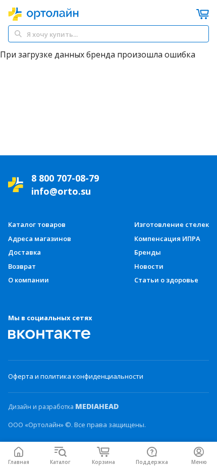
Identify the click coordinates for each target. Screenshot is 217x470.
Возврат (22, 266)
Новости (149, 266)
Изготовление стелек (171, 224)
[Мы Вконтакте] (49, 334)
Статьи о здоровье (166, 279)
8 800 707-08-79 (65, 178)
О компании (28, 279)
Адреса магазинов (39, 238)
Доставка (24, 252)
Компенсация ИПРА (167, 238)
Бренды (147, 252)
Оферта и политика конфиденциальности (75, 376)
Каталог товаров (37, 224)
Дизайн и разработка (63, 406)
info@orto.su (61, 191)
